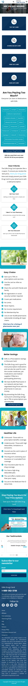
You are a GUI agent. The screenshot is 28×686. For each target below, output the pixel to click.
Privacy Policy (5, 629)
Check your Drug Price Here (14, 151)
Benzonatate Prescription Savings (14, 139)
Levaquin (6, 126)
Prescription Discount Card (9, 632)
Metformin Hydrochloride (14, 114)
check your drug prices (18, 174)
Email (4, 568)
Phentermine (22, 135)
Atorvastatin (22, 109)
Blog (3, 624)
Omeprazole (14, 126)
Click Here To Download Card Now (14, 510)
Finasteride (6, 109)
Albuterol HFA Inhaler (11, 122)
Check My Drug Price (14, 404)
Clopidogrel (6, 135)
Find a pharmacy (6, 616)
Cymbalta (22, 126)
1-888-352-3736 (20, 2)
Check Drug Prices (6, 618)
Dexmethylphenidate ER (10, 143)
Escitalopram (15, 131)
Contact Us (4, 635)
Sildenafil (13, 135)
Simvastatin (22, 143)
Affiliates (4, 613)
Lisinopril (13, 109)
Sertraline (23, 131)
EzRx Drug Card (16, 681)
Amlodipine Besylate (10, 118)
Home (3, 610)
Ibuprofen (20, 118)
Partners (4, 627)
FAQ (3, 621)
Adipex (21, 122)
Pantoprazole (5, 131)
